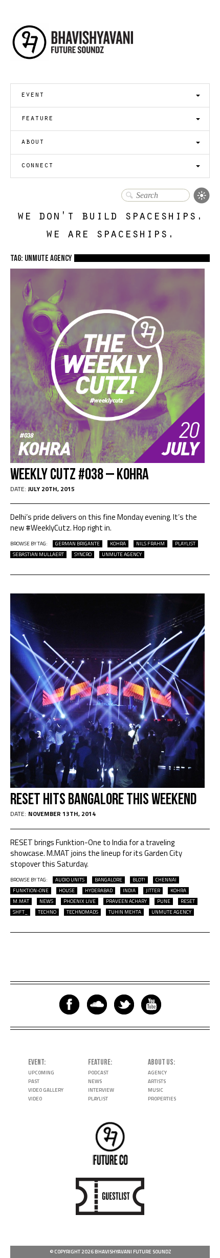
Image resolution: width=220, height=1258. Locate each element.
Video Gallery (45, 1090)
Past (33, 1081)
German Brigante (77, 543)
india (129, 890)
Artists (157, 1081)
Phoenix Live (79, 901)
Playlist (98, 1098)
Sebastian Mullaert (38, 554)
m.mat (21, 901)
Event (32, 95)
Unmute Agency (122, 554)
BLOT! (139, 880)
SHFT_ (20, 912)
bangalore (108, 880)
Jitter (153, 890)
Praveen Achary (126, 901)
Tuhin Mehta (124, 912)
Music (155, 1090)
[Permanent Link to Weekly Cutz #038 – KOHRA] (107, 460)
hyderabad (99, 890)
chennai (166, 880)
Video (35, 1098)
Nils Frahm (150, 543)
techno (47, 912)
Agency (157, 1072)
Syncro (83, 554)
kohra (118, 543)
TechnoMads (82, 912)
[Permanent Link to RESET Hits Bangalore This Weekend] (107, 785)
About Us (160, 1062)
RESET (188, 901)
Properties (162, 1098)
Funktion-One (31, 890)
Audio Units (69, 880)
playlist (185, 543)
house (67, 890)
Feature (37, 119)
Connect (37, 166)
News (46, 901)
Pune (163, 901)
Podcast (98, 1072)
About (32, 142)
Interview (101, 1090)
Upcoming (41, 1072)
